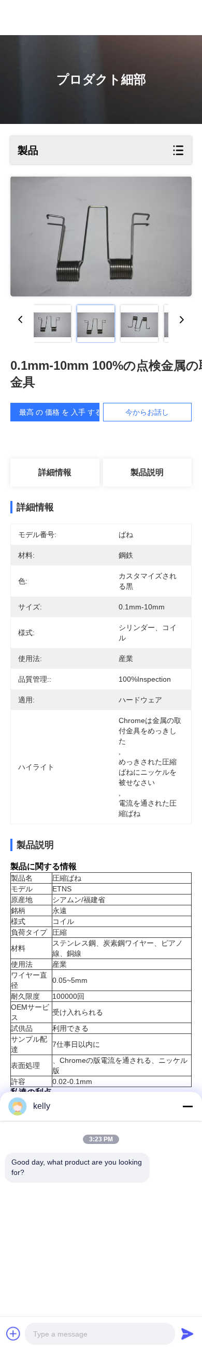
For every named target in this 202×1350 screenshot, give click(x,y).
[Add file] (13, 1333)
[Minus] (187, 1106)
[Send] (187, 1333)
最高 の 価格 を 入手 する (60, 412)
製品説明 (147, 472)
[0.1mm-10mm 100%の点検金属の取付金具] (101, 236)
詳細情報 (54, 472)
